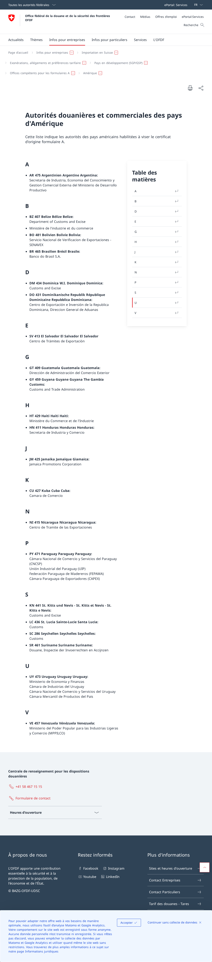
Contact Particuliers (164, 892)
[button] (16, 40)
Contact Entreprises (164, 880)
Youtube (89, 876)
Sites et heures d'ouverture (170, 868)
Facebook (90, 868)
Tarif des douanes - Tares (169, 904)
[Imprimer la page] (190, 87)
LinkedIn (112, 876)
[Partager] (200, 88)
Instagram (116, 868)
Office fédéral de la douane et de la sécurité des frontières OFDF (68, 18)
